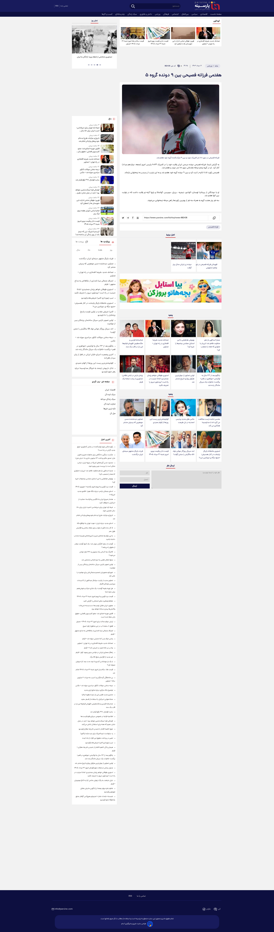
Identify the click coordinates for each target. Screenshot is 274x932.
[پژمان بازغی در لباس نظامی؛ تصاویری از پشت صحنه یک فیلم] (132, 364)
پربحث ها (80, 242)
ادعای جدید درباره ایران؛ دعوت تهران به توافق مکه (95, 523)
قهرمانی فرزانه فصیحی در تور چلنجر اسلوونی (206, 266)
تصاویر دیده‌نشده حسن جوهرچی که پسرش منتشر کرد (133, 422)
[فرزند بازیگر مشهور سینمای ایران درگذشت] (132, 439)
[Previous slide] (75, 40)
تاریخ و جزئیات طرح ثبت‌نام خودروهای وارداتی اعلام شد (88, 140)
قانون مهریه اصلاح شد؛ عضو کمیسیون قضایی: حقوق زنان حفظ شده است (88, 150)
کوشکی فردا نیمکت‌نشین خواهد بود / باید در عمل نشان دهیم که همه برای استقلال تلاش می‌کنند (87, 192)
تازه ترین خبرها (109, 408)
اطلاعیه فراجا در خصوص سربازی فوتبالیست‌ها (97, 716)
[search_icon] (133, 6)
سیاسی (195, 14)
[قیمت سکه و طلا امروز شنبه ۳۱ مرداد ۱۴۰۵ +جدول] (133, 33)
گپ (219, 909)
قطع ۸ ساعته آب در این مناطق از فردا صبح (98, 626)
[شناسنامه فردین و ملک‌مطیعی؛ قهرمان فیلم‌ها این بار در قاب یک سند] (132, 328)
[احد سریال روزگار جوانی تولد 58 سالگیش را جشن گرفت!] (183, 439)
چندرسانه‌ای (120, 14)
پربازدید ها (105, 241)
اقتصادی (204, 14)
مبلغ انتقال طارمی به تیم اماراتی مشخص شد (97, 560)
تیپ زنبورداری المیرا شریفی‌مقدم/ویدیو (97, 298)
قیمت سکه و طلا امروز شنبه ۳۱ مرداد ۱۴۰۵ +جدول (133, 42)
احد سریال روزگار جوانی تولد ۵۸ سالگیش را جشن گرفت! (183, 453)
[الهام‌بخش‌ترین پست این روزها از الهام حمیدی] (157, 407)
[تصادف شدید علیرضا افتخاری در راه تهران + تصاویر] (208, 33)
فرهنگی (166, 14)
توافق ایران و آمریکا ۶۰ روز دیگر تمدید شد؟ (94, 57)
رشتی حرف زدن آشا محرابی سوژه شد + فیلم (97, 638)
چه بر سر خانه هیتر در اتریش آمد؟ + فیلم (98, 648)
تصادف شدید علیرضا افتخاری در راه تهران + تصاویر (208, 42)
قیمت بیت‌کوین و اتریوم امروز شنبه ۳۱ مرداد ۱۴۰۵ (95, 596)
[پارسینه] (206, 6)
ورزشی (158, 14)
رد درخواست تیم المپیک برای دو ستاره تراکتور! (96, 733)
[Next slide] (113, 40)
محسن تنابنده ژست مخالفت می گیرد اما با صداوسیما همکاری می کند (209, 422)
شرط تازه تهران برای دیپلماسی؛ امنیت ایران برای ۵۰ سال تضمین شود (87, 129)
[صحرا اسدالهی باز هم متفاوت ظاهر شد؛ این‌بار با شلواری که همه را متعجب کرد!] (209, 328)
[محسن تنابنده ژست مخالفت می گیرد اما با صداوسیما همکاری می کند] (209, 407)
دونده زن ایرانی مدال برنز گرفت (182, 266)
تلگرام (208, 909)
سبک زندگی (132, 14)
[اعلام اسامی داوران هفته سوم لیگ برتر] (107, 211)
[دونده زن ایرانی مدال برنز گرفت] (183, 250)
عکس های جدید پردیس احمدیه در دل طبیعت (185, 421)
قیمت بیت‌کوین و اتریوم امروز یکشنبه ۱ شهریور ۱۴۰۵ (94, 486)
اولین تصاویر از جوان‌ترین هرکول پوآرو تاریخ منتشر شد (184, 379)
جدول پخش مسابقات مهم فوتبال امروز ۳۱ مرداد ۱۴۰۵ (93, 768)
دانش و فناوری (146, 14)
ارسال (134, 486)
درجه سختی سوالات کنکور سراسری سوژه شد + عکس (89, 171)
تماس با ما (64, 6)
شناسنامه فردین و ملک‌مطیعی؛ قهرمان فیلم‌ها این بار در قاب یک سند (132, 343)
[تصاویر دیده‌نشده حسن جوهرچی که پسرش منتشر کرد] (132, 407)
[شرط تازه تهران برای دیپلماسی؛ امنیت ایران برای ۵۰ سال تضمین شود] (107, 128)
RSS (56, 6)
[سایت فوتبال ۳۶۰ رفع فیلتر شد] (107, 180)
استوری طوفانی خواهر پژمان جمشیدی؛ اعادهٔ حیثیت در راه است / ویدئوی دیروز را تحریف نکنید (158, 380)
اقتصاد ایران (110, 390)
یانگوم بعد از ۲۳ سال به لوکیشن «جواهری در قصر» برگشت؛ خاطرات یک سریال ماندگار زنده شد (209, 380)
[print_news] (137, 218)
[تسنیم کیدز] (170, 292)
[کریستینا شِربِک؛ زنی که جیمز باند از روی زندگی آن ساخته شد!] (107, 232)
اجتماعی (175, 14)
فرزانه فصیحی (213, 227)
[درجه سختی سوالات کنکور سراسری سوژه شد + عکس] (107, 169)
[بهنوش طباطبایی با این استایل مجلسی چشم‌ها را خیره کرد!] (183, 328)
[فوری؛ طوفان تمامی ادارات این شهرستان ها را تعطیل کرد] (183, 33)
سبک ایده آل (110, 394)
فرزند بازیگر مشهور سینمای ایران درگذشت (132, 453)
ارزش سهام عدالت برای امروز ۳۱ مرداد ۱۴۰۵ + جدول (94, 621)
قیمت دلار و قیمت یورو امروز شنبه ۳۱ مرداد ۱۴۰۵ (158, 42)
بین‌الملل (185, 14)
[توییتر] (123, 218)
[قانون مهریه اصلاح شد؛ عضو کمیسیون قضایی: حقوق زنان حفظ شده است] (107, 149)
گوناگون (216, 21)
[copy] (214, 218)
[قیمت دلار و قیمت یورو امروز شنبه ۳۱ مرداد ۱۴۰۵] (158, 33)
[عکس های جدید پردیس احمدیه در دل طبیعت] (183, 407)
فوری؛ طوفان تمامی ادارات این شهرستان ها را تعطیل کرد (183, 42)
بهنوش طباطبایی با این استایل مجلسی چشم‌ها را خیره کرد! (184, 343)
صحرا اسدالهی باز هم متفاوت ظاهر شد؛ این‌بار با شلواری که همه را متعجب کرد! (210, 345)
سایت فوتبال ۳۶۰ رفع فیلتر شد (87, 180)
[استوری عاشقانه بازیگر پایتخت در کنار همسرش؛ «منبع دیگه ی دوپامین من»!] (209, 439)
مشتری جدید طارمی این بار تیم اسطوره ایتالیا (97, 694)
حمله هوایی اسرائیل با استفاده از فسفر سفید (97, 699)
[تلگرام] (128, 218)
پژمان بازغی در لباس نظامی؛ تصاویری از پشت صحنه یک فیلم (132, 379)
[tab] (100, 64)
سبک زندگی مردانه (108, 399)
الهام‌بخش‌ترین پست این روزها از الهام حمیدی (159, 421)
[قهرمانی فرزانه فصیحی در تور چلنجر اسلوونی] (209, 250)
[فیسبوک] (133, 218)
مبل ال (112, 413)
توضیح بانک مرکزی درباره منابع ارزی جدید (98, 690)
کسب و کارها (107, 14)
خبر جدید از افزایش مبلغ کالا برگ (101, 657)
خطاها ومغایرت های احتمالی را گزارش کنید (98, 601)
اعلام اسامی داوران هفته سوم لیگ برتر (88, 212)
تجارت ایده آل (109, 404)
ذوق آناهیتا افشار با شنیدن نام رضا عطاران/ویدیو (96, 729)
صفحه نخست (215, 14)
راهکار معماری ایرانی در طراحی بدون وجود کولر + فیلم (94, 652)
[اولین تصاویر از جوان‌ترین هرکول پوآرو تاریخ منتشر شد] (183, 364)
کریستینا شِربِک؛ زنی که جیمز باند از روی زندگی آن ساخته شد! (87, 233)
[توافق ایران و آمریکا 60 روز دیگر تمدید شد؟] (94, 39)
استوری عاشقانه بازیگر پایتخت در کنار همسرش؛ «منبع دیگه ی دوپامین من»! (209, 454)
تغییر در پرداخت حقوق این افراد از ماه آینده (97, 738)
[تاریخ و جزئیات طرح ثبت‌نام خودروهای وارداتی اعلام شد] (107, 138)
